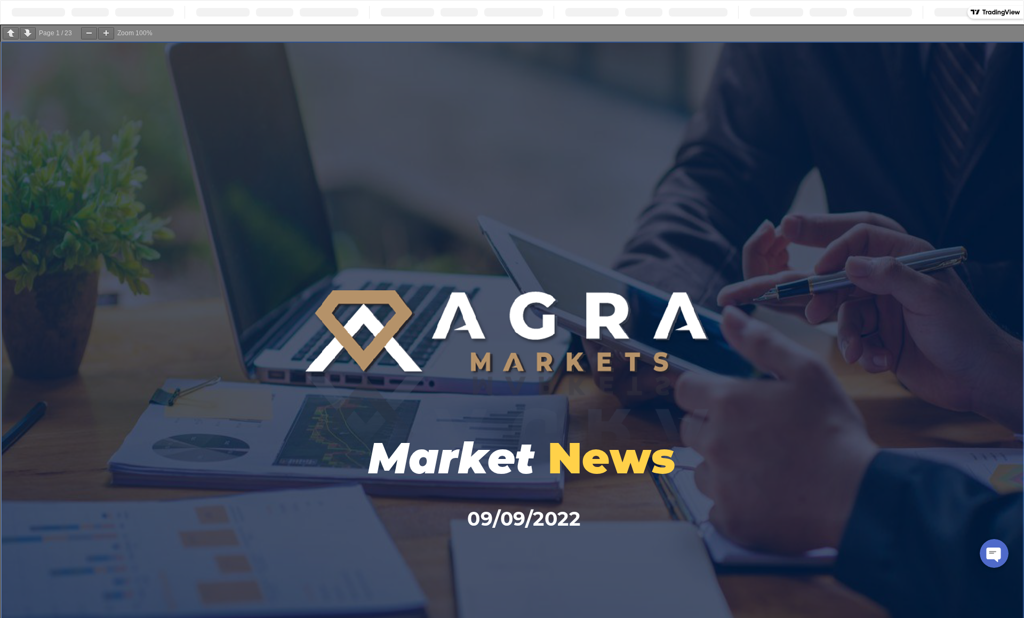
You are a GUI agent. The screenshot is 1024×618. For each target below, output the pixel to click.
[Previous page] (11, 33)
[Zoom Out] (89, 33)
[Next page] (28, 33)
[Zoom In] (106, 33)
